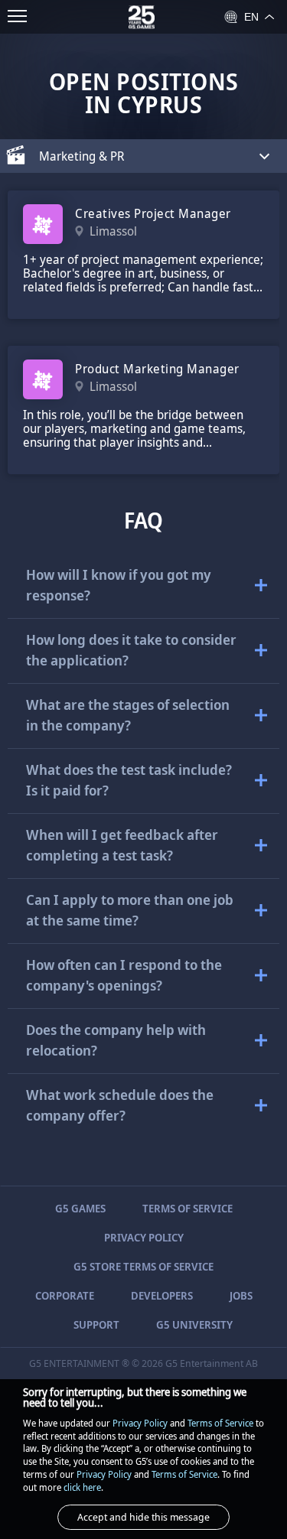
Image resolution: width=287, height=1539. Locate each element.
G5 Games (80, 1208)
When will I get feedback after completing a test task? (122, 844)
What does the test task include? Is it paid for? (129, 779)
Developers (162, 1295)
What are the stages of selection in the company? (128, 714)
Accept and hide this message (143, 1517)
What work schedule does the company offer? (120, 1104)
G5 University (194, 1324)
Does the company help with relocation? (116, 1039)
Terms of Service (187, 1208)
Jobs (241, 1295)
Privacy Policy (144, 1237)
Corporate (64, 1295)
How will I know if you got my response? (118, 584)
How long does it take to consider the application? (131, 649)
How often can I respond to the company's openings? (124, 974)
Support (96, 1324)
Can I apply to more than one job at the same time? (129, 909)
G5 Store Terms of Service (143, 1266)
